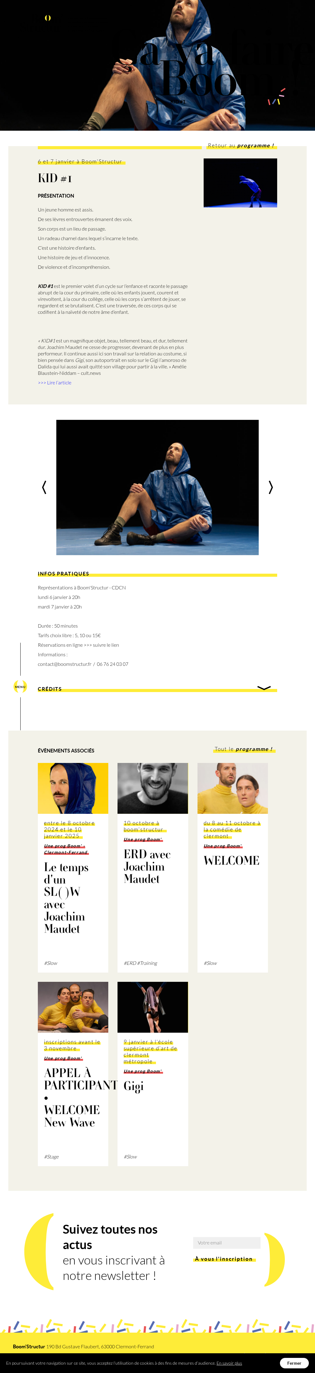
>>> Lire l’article (54, 382)
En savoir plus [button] (229, 1363)
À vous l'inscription (224, 1259)
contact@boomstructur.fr (64, 664)
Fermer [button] (294, 1363)
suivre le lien (106, 645)
